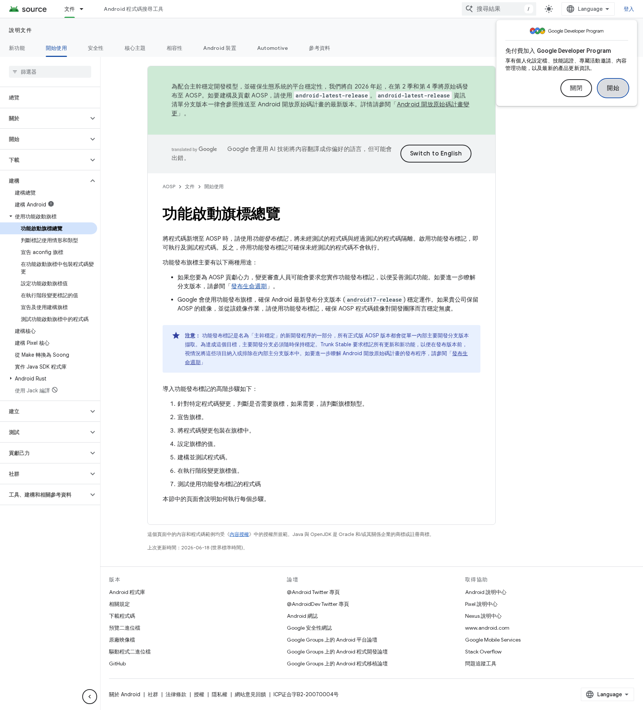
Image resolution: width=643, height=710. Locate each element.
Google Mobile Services (493, 639)
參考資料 (319, 48)
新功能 (17, 48)
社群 (153, 694)
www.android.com (487, 627)
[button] (44, 118)
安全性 (96, 48)
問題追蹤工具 (480, 663)
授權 (199, 694)
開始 (613, 88)
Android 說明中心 (485, 592)
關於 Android (124, 694)
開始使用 (56, 48)
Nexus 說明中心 (483, 616)
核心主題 (135, 48)
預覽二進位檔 (124, 627)
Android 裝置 (219, 48)
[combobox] (499, 9)
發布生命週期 (249, 286)
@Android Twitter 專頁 (313, 592)
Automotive (272, 48)
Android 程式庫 (127, 592)
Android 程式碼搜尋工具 (133, 9)
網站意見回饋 (250, 694)
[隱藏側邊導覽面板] (89, 696)
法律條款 (176, 694)
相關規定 (119, 604)
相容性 (175, 48)
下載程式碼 (122, 616)
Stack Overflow (483, 651)
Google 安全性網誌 (309, 627)
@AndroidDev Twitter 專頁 (318, 604)
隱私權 (219, 694)
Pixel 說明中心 (481, 604)
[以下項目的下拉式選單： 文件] (85, 9)
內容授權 (239, 534)
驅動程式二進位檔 (130, 651)
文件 (69, 9)
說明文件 (20, 30)
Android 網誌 (302, 616)
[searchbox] (50, 72)
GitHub (117, 663)
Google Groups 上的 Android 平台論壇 (332, 639)
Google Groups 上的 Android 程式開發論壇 (337, 651)
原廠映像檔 (122, 639)
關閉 (576, 88)
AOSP (169, 186)
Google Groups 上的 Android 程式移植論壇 (337, 663)
